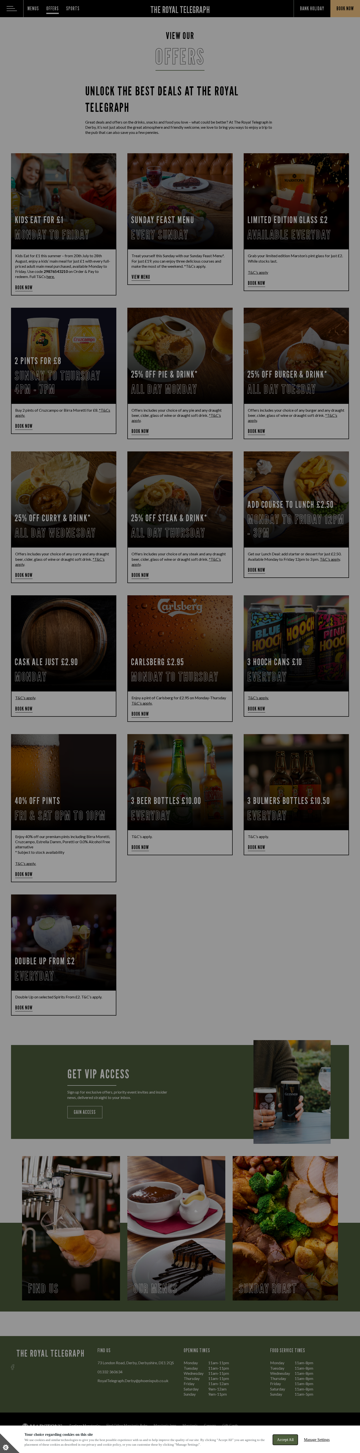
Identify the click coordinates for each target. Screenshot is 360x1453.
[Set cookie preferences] (10, 1443)
